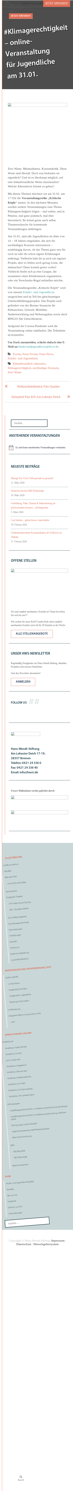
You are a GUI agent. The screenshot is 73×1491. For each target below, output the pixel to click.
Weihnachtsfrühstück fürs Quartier (38, 386)
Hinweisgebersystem (46, 1244)
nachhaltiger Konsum (46, 368)
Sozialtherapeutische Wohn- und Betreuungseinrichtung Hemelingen (39, 1108)
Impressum (58, 1240)
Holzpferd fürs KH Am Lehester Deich (35, 397)
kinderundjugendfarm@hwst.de (38, 346)
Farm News (46, 354)
